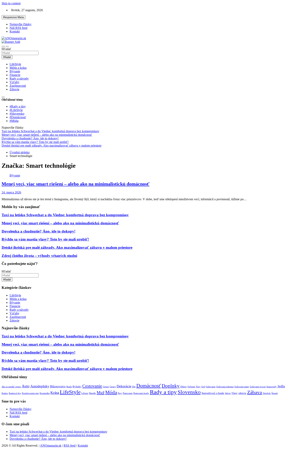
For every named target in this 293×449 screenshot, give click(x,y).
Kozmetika (45, 393)
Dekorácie (124, 386)
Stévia (228, 393)
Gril (203, 387)
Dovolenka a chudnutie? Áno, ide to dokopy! (38, 231)
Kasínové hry (15, 393)
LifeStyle (15, 64)
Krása (54, 393)
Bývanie (15, 71)
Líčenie (84, 393)
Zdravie (14, 89)
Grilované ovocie (258, 387)
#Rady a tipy (18, 106)
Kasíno (5, 393)
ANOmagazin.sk (50, 445)
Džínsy (183, 387)
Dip (134, 387)
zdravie (242, 393)
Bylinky (77, 386)
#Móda (14, 120)
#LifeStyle (16, 110)
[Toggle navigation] (3, 46)
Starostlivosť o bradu (213, 393)
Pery (120, 393)
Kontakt (15, 31)
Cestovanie (92, 385)
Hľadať (6, 49)
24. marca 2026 (11, 192)
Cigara (106, 387)
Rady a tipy (163, 392)
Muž (100, 392)
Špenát (274, 393)
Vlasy (234, 393)
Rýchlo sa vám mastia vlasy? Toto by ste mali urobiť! (45, 239)
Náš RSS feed (18, 28)
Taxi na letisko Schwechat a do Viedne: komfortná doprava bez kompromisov (65, 215)
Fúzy (198, 387)
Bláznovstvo (58, 386)
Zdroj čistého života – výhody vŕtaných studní (39, 256)
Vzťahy (14, 82)
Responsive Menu (13, 17)
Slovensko (189, 392)
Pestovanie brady (141, 393)
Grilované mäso (241, 387)
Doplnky (171, 385)
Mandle (92, 393)
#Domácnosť (18, 117)
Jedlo (281, 386)
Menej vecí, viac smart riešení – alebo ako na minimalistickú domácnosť (75, 184)
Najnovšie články (20, 24)
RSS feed (70, 445)
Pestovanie (128, 393)
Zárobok (267, 393)
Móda (111, 392)
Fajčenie (191, 387)
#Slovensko (17, 113)
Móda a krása (18, 67)
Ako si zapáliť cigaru (11, 387)
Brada (69, 387)
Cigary (113, 387)
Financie (15, 75)
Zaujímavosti (18, 85)
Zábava (254, 392)
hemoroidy (271, 387)
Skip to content (11, 3)
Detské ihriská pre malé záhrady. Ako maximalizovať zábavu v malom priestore (67, 247)
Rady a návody (19, 78)
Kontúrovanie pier (30, 393)
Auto (25, 386)
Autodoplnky (39, 386)
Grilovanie (210, 387)
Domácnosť (148, 386)
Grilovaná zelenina (225, 387)
